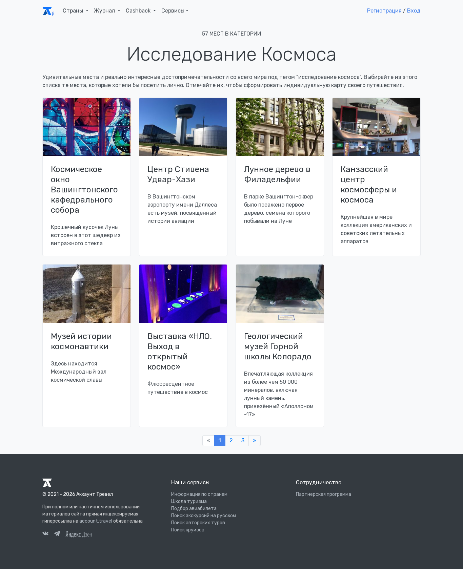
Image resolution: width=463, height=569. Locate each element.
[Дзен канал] (78, 533)
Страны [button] (73, 10)
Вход (414, 10)
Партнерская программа (323, 494)
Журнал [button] (105, 10)
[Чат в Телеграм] (57, 534)
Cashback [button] (139, 10)
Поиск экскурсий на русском (203, 516)
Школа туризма (189, 501)
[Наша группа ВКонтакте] (45, 534)
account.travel (95, 521)
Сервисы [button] (172, 10)
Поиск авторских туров (198, 523)
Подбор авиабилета (194, 508)
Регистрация (384, 10)
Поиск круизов (187, 530)
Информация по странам (199, 494)
